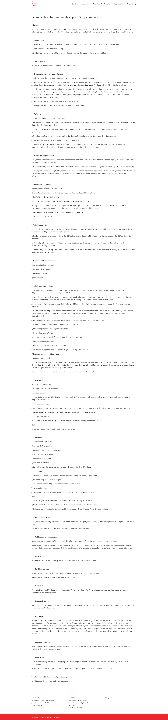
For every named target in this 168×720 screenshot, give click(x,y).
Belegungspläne (118, 4)
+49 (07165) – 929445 (81, 701)
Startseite (75, 4)
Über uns (85, 4)
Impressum (72, 705)
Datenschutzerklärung (75, 707)
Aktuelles (96, 4)
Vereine (107, 4)
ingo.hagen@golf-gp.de (80, 703)
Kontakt (130, 4)
